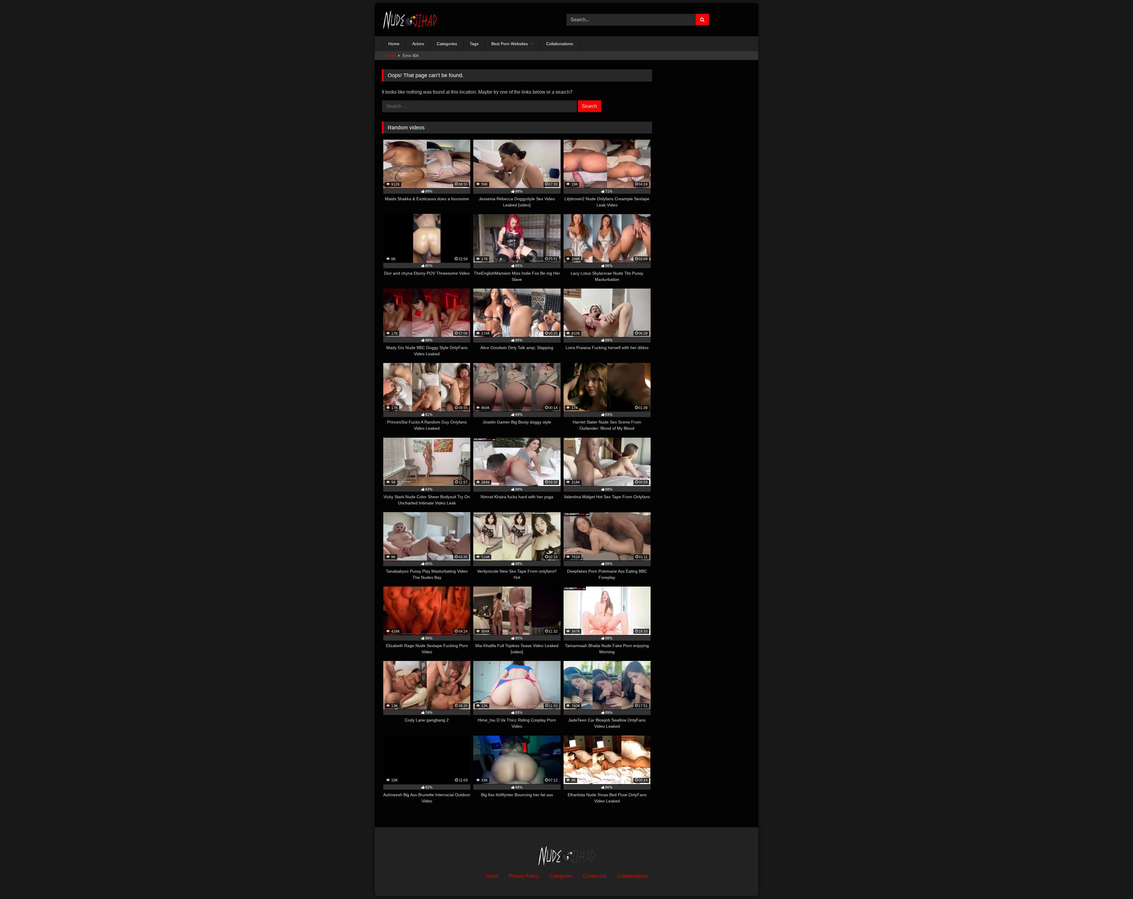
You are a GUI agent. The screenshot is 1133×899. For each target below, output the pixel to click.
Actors (418, 43)
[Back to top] (1114, 881)
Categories (447, 43)
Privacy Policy (524, 876)
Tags (474, 43)
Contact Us (594, 876)
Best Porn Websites (509, 43)
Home (394, 43)
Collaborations (559, 43)
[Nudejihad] (410, 20)
